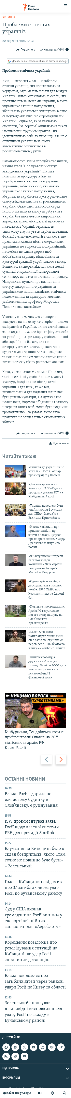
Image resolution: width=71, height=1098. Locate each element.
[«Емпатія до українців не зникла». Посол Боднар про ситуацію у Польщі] (15, 471)
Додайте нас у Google (17, 1093)
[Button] (25, 49)
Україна (8, 17)
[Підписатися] (24, 1056)
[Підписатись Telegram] (61, 1047)
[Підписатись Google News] (15, 1047)
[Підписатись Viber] (51, 1047)
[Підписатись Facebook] (6, 1047)
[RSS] (6, 1056)
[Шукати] (64, 1093)
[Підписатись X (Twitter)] (24, 1047)
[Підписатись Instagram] (42, 1047)
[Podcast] (15, 1056)
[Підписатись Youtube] (33, 1047)
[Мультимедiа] (40, 1093)
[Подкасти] (52, 1093)
